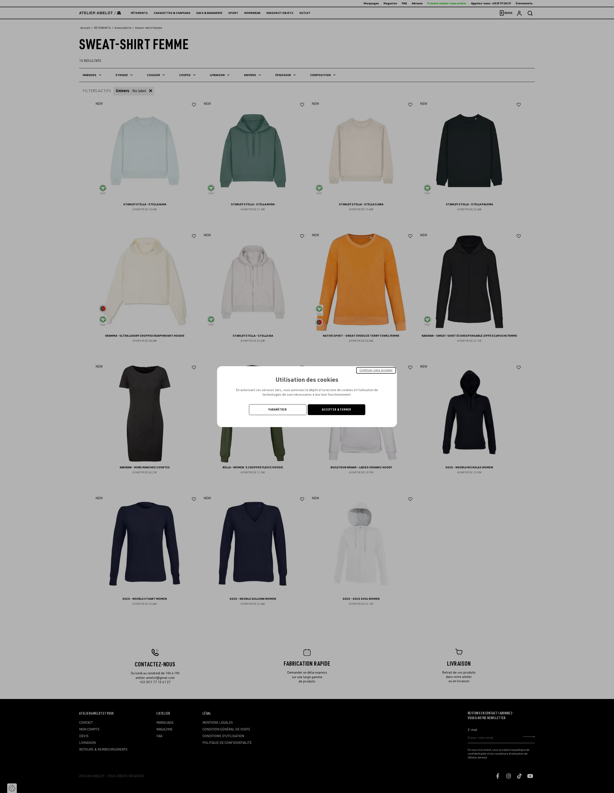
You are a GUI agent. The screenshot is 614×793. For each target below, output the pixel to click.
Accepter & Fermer (336, 409)
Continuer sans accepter (376, 370)
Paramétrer (277, 409)
